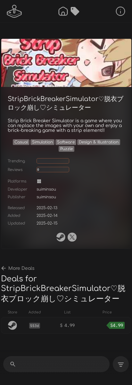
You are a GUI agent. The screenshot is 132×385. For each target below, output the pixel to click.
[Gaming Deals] (75, 11)
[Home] (63, 11)
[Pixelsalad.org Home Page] (14, 11)
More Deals (21, 268)
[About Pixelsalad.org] (120, 11)
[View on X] (72, 237)
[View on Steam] (61, 237)
